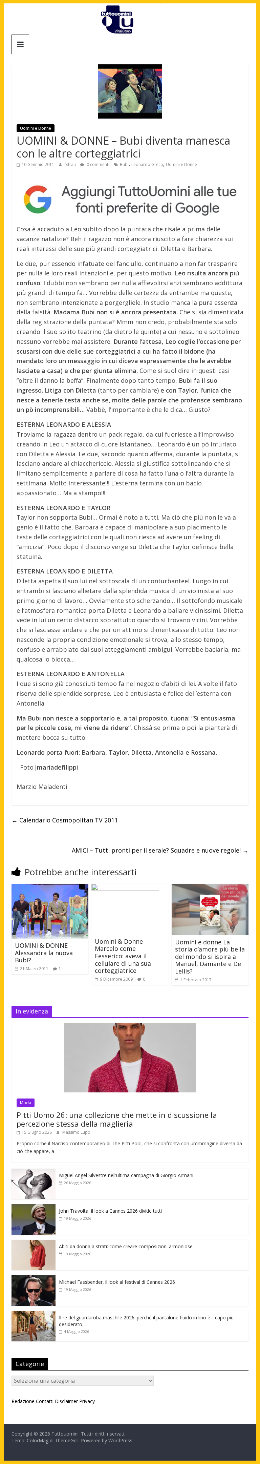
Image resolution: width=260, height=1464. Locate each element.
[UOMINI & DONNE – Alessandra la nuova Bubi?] (50, 888)
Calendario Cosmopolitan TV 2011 (65, 820)
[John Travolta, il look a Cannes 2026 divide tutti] (34, 1208)
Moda (25, 1103)
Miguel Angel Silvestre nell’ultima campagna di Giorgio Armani (126, 1175)
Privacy (87, 1401)
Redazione (23, 1401)
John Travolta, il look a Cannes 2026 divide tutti (110, 1211)
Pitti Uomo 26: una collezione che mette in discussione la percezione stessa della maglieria (117, 1119)
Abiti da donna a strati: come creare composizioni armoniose (126, 1246)
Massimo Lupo (76, 1132)
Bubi (124, 164)
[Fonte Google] (130, 200)
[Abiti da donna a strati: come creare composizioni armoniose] (34, 1243)
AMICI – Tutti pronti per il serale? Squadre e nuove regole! (160, 850)
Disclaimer (66, 1401)
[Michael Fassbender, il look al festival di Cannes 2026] (34, 1279)
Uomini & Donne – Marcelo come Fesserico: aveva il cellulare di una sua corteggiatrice (123, 956)
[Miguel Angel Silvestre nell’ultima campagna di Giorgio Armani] (34, 1172)
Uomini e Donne (35, 128)
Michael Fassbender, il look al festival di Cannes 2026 (117, 1282)
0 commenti (97, 164)
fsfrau (71, 164)
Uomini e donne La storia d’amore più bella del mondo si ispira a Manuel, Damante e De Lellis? (210, 956)
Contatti (44, 1401)
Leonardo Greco (147, 164)
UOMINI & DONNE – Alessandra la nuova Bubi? (44, 952)
